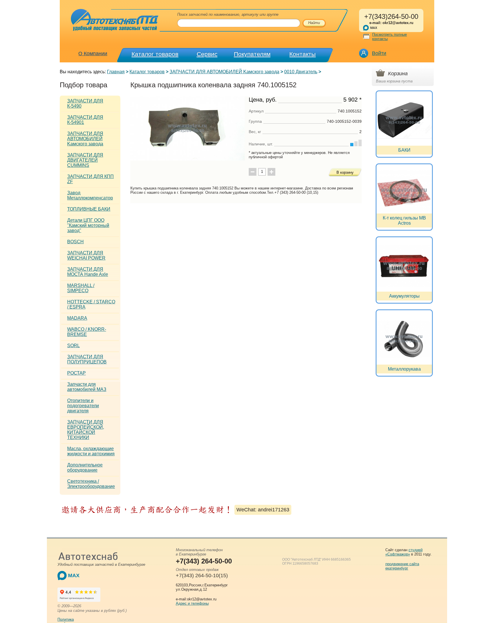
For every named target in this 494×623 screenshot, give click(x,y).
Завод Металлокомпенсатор (90, 195)
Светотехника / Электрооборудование (91, 484)
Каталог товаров (155, 54)
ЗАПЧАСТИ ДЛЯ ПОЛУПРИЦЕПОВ (87, 359)
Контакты (302, 54)
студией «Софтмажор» (404, 552)
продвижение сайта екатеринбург (402, 566)
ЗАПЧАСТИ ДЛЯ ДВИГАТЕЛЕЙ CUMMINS (85, 160)
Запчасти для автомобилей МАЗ (86, 387)
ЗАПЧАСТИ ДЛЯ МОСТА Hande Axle (87, 272)
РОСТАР (76, 373)
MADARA (77, 318)
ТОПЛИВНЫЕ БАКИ (88, 209)
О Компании (92, 53)
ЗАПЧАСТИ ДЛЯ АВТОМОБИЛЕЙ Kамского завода (224, 71)
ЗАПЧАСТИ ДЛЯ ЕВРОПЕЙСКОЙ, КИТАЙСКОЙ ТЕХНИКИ (85, 430)
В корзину (345, 172)
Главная (116, 71)
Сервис (207, 54)
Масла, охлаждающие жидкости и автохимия (91, 451)
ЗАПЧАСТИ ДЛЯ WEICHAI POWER (86, 255)
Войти (379, 53)
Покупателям (252, 54)
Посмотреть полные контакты (389, 36)
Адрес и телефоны (192, 603)
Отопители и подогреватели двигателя (83, 405)
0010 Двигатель (300, 71)
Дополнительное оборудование (85, 467)
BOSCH (75, 241)
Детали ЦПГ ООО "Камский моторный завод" (88, 225)
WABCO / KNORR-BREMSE (86, 332)
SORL (73, 345)
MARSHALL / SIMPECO (80, 288)
